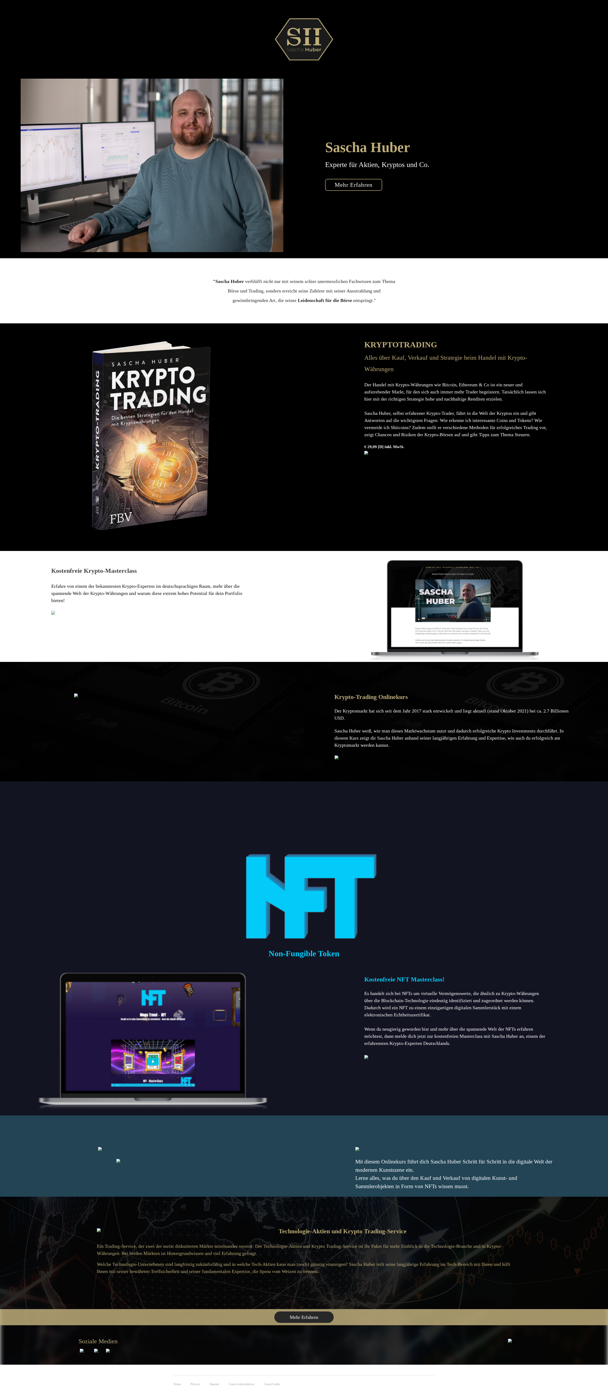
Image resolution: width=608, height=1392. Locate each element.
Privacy (195, 1384)
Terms (177, 1384)
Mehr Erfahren (304, 1317)
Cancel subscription (241, 1384)
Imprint (214, 1384)
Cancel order (272, 1384)
